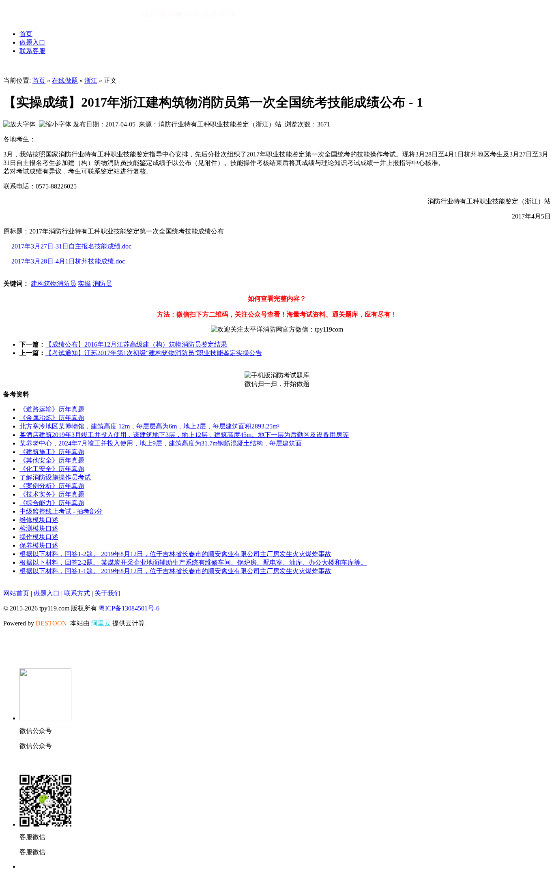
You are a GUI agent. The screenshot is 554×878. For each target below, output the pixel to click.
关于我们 (107, 593)
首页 (25, 33)
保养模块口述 (38, 545)
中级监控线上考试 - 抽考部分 (61, 511)
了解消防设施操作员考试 (55, 477)
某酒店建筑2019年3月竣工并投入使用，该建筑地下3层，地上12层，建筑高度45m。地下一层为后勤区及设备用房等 (184, 434)
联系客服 (32, 50)
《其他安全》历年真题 (51, 460)
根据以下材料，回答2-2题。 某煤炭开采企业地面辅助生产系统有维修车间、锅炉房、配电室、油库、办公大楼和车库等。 (193, 562)
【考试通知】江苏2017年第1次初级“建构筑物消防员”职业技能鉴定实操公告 (153, 352)
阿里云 (101, 623)
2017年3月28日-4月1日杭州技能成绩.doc (68, 261)
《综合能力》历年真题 (51, 502)
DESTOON (51, 623)
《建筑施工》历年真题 (51, 451)
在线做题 (65, 80)
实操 (84, 283)
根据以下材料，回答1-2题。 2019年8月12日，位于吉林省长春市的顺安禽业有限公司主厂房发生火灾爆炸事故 (175, 553)
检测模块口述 (38, 528)
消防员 (102, 283)
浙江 (90, 80)
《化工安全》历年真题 (51, 468)
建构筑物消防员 (53, 283)
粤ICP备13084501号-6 (129, 608)
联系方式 (77, 593)
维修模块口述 (38, 519)
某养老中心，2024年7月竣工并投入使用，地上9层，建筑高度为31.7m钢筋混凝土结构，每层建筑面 (160, 443)
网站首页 (16, 593)
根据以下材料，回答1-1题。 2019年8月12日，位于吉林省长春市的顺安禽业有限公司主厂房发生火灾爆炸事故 (175, 570)
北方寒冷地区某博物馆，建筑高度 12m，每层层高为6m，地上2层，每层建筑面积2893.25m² (149, 426)
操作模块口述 (38, 536)
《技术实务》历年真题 (51, 494)
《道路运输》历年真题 (51, 409)
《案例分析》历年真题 (51, 485)
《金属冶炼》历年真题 (51, 417)
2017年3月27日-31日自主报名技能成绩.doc (71, 246)
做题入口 (32, 42)
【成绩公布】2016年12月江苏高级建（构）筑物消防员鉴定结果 (136, 344)
